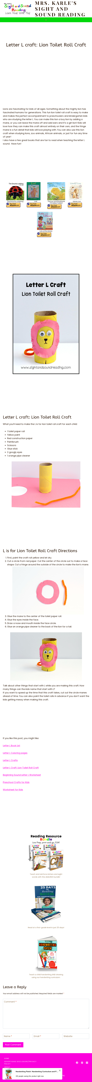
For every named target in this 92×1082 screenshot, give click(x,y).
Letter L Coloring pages (15, 752)
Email (37, 1036)
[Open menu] (46, 20)
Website (68, 1036)
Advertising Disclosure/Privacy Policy (20, 1063)
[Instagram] (87, 1063)
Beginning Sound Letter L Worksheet (22, 774)
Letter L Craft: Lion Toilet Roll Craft (21, 767)
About (7, 1067)
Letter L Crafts (10, 760)
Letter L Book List (11, 745)
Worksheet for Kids (13, 789)
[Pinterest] (82, 1063)
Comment (10, 1001)
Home (6, 1058)
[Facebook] (77, 1063)
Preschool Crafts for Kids (16, 782)
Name (8, 1036)
